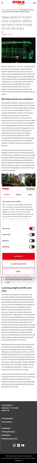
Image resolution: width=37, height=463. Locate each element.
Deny (18, 271)
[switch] (32, 234)
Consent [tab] (7, 194)
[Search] (2, 3)
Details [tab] (18, 194)
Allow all (18, 256)
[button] (34, 3)
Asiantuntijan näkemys (12, 10)
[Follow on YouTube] (22, 445)
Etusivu (3, 10)
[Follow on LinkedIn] (18, 445)
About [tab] (30, 194)
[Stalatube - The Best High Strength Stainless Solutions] (18, 3)
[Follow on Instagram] (14, 445)
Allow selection (18, 264)
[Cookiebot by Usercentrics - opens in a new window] (26, 189)
